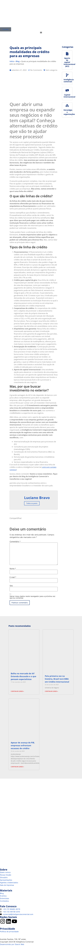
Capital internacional (69, 96)
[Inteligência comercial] (67, 75)
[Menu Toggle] (41, 32)
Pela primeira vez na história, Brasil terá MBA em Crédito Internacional (57, 679)
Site (11, 586)
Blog (17, 61)
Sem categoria (51, 70)
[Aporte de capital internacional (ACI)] (67, 53)
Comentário (15, 541)
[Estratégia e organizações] (67, 105)
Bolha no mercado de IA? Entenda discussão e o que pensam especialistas (23, 676)
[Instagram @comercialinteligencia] (2, 921)
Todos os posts (31, 503)
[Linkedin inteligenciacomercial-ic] (8, 921)
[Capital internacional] (67, 90)
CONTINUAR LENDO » (17, 691)
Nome (13, 568)
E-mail (13, 577)
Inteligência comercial (69, 80)
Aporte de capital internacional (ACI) (69, 62)
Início (12, 61)
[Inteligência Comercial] (41, 14)
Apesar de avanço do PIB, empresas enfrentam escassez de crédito (23, 745)
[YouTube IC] (14, 921)
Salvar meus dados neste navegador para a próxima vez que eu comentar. (32, 597)
